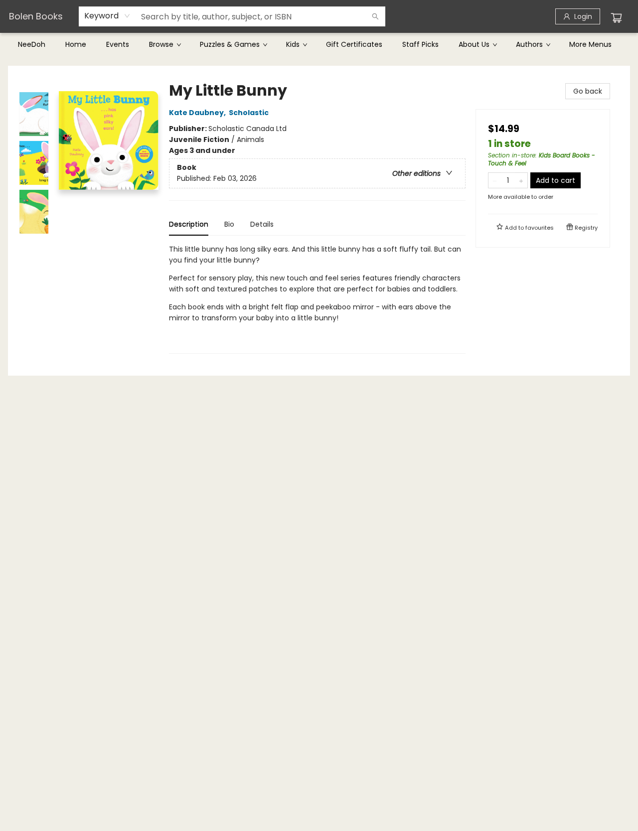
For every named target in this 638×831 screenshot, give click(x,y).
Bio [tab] (229, 224)
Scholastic (249, 113)
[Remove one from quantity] (494, 180)
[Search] (375, 16)
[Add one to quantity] (521, 180)
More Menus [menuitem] (590, 44)
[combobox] (107, 15)
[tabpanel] (317, 299)
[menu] (319, 44)
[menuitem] (31, 44)
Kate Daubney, (198, 113)
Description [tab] (188, 224)
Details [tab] (262, 224)
